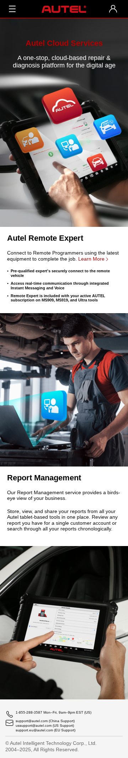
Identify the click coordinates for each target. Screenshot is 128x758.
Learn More (91, 259)
